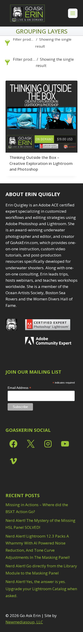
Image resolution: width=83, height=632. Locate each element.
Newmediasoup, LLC (24, 622)
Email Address (19, 388)
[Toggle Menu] (72, 13)
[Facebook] (13, 444)
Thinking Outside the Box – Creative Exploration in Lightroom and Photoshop (41, 163)
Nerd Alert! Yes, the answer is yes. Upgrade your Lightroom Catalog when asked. (41, 588)
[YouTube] (65, 444)
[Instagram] (48, 444)
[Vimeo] (13, 461)
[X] (31, 444)
